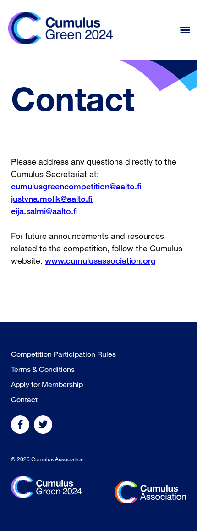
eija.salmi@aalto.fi (44, 211)
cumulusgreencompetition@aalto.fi (76, 186)
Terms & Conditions (43, 369)
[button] (185, 30)
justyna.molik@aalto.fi (52, 199)
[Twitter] (43, 424)
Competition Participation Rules (63, 354)
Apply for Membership (47, 384)
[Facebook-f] (20, 424)
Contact (24, 399)
